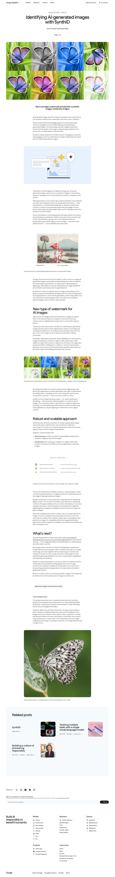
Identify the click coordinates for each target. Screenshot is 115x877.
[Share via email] (62, 39)
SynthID (42, 125)
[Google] (9, 873)
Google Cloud (56, 123)
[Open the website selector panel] (20, 2)
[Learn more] (33, 729)
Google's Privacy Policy (63, 798)
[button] (57, 35)
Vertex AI (70, 135)
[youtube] (25, 790)
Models (28, 2)
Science (44, 2)
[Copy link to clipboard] (66, 39)
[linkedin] (30, 790)
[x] (17, 790)
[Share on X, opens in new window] (49, 39)
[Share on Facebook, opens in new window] (53, 39)
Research (36, 2)
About (52, 2)
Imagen (39, 137)
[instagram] (21, 790)
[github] (34, 790)
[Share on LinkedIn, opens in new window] (57, 39)
